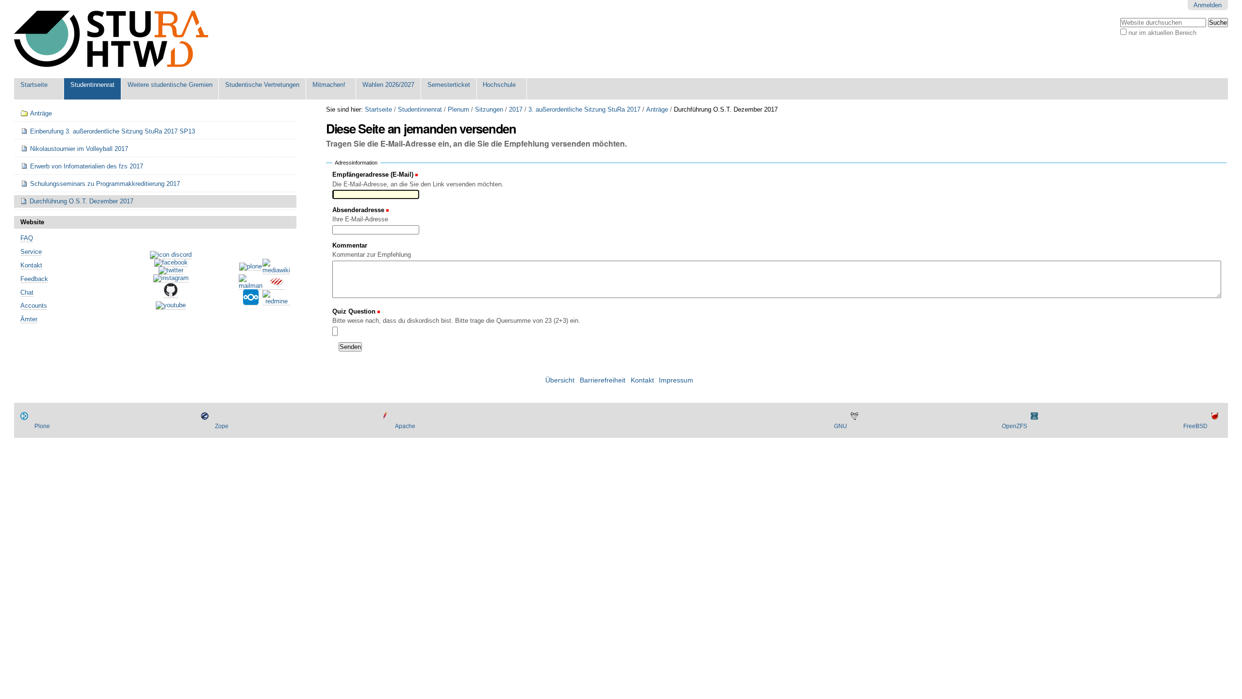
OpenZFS (1014, 426)
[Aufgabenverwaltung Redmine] (276, 301)
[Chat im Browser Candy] (276, 286)
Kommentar (349, 245)
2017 (516, 109)
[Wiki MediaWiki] (276, 270)
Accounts (33, 305)
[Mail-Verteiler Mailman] (250, 286)
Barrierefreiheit (602, 380)
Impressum (676, 380)
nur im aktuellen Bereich (1162, 32)
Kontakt (31, 265)
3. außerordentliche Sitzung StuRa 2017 (584, 109)
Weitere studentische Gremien (170, 84)
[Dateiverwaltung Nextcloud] (251, 301)
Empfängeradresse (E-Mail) (372, 174)
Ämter (28, 319)
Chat (26, 292)
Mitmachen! (328, 84)
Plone (42, 426)
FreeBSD (1195, 426)
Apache (405, 426)
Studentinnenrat (92, 84)
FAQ (26, 238)
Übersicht (559, 380)
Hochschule (499, 84)
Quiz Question (354, 311)
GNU (840, 426)
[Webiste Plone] (250, 267)
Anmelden (1207, 5)
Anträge (657, 109)
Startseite (34, 84)
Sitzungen (489, 109)
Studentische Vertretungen (262, 84)
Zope (222, 426)
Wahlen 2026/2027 (388, 84)
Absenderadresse (358, 210)
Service (31, 251)
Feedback (34, 279)
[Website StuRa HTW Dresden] (111, 39)
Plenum (458, 109)
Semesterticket (448, 84)
